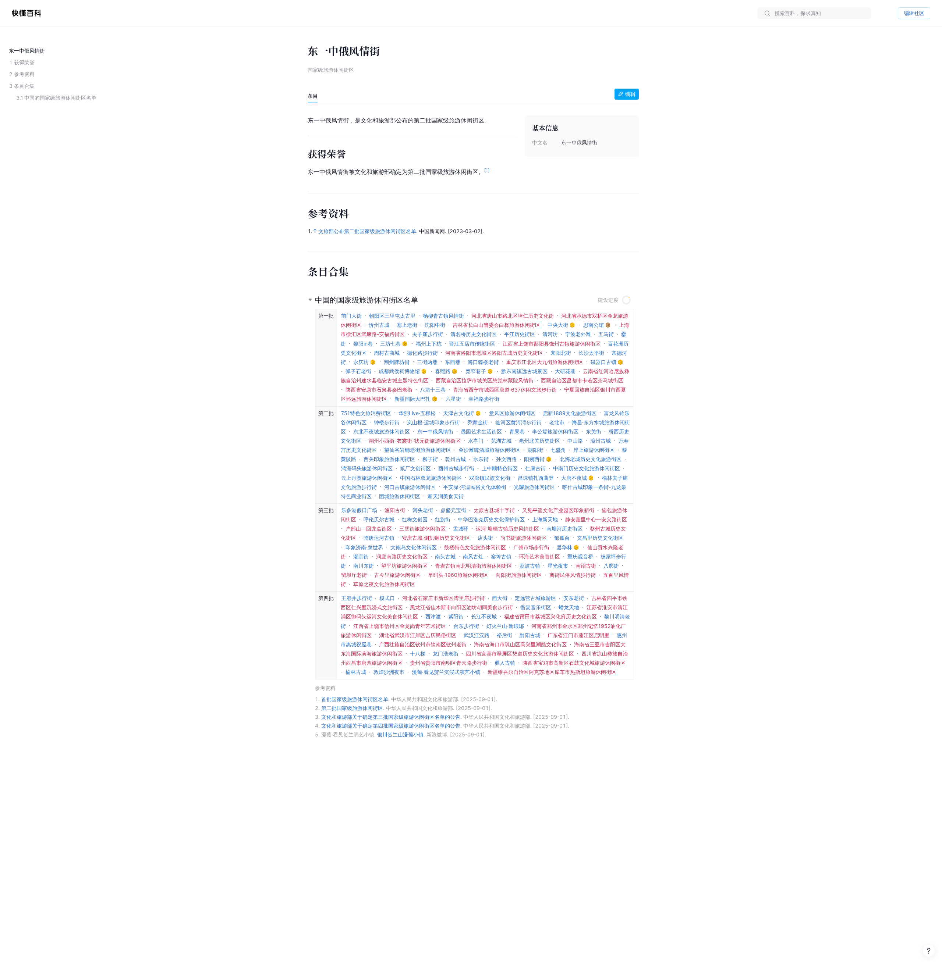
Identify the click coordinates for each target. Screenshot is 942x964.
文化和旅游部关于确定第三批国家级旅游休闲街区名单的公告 (390, 717)
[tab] (313, 96)
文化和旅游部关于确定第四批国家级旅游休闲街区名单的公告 (390, 725)
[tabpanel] (473, 144)
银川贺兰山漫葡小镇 (400, 734)
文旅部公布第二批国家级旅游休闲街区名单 (367, 231)
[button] (473, 297)
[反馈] (929, 951)
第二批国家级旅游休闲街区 (352, 708)
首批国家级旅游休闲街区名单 (354, 699)
